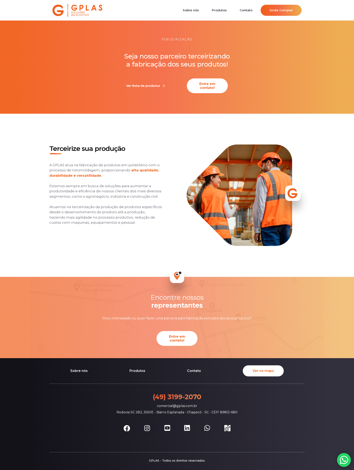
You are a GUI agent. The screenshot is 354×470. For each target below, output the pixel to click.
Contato (246, 10)
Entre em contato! (207, 86)
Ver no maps (263, 371)
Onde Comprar (281, 10)
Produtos (219, 10)
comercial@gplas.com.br (177, 406)
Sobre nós (191, 10)
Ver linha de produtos (143, 86)
